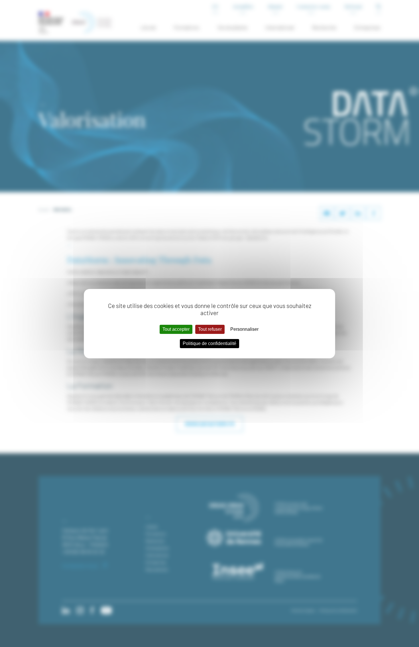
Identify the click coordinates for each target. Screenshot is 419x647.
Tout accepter (176, 329)
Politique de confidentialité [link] (209, 343)
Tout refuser (210, 329)
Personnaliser (244, 329)
